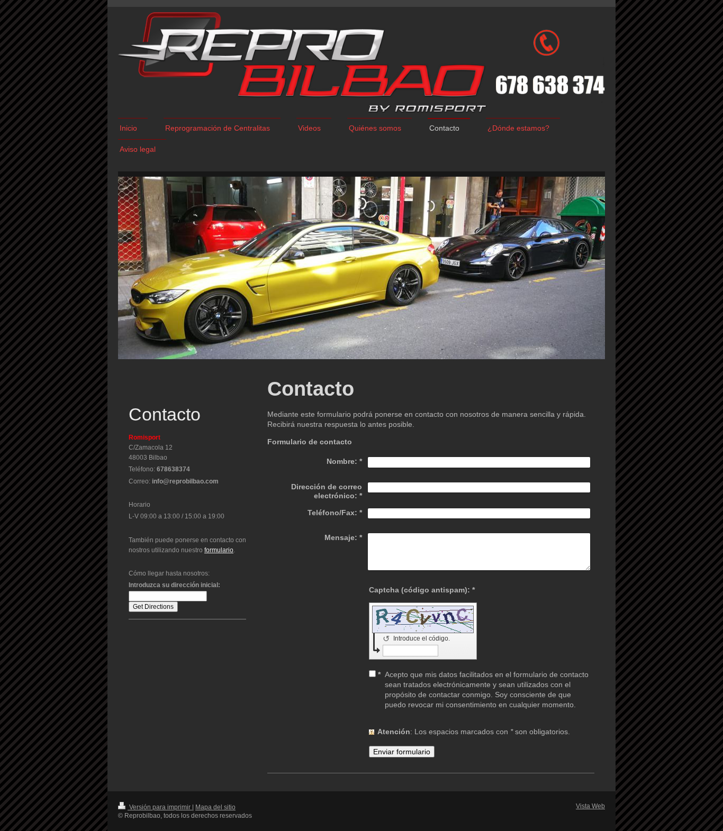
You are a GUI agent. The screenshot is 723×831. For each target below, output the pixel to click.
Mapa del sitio (215, 807)
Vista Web (590, 806)
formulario (218, 550)
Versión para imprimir (160, 807)
